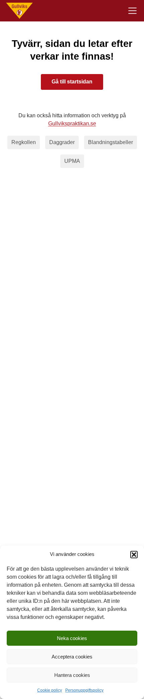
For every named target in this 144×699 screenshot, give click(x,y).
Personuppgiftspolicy (84, 690)
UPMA (72, 161)
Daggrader (62, 142)
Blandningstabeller (110, 142)
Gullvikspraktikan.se (72, 123)
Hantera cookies (72, 675)
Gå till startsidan (72, 81)
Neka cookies (72, 638)
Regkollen (23, 142)
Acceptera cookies (72, 656)
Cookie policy (49, 690)
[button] (134, 554)
